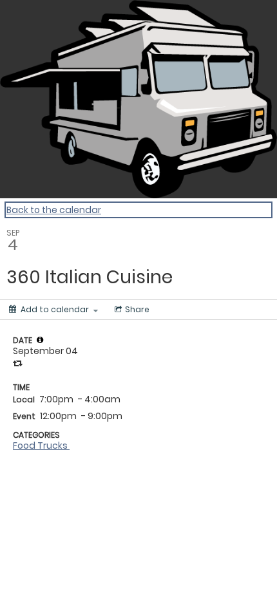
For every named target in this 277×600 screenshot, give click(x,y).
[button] (40, 340)
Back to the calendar (53, 209)
